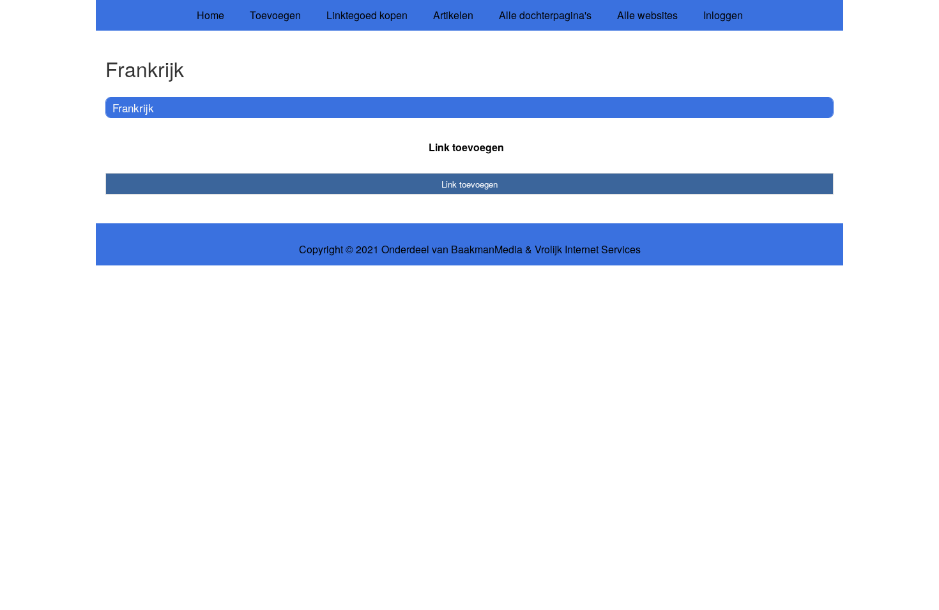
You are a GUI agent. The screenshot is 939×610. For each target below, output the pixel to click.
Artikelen (453, 15)
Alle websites (647, 15)
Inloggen (723, 15)
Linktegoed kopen (367, 15)
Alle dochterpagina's (545, 15)
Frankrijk (133, 107)
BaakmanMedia (487, 249)
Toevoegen (275, 15)
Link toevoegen (466, 147)
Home (210, 15)
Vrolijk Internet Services (588, 249)
